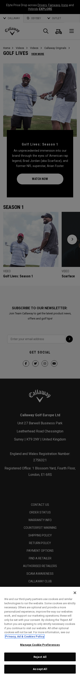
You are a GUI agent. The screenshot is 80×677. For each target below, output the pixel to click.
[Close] (75, 592)
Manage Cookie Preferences (40, 644)
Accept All (40, 669)
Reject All (40, 656)
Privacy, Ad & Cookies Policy (24, 636)
